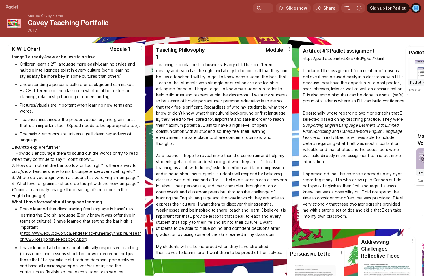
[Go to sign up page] (416, 8)
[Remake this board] (347, 8)
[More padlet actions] (359, 8)
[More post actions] (412, 241)
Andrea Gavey (40, 16)
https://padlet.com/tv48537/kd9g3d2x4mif (343, 58)
